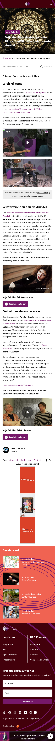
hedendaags (26, 460)
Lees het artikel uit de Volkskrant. (18, 385)
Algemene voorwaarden (14, 719)
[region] (27, 143)
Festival (37, 460)
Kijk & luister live (10, 655)
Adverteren (35, 644)
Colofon (34, 650)
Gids (5, 650)
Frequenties (8, 644)
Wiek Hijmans (39, 93)
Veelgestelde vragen (39, 660)
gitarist (29, 93)
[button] (50, 736)
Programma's (9, 660)
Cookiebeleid (8, 726)
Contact (34, 655)
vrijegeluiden (14, 460)
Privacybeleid (32, 719)
